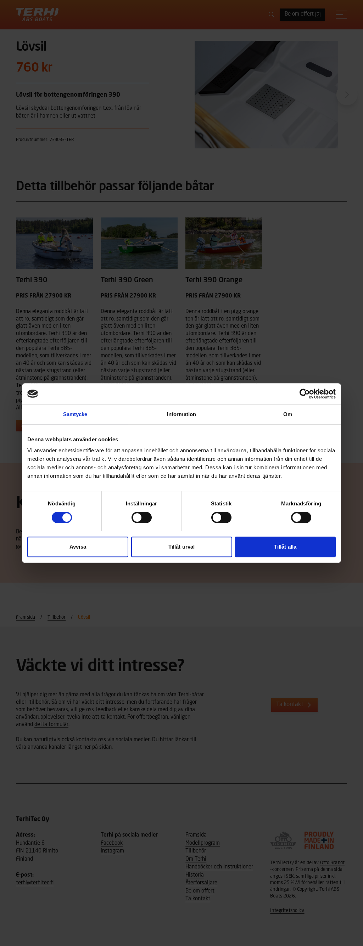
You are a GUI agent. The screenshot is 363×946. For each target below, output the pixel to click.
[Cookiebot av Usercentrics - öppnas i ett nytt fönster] (305, 394)
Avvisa (77, 547)
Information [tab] (181, 414)
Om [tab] (287, 414)
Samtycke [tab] (75, 414)
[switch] (142, 517)
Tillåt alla (285, 547)
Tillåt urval (181, 547)
